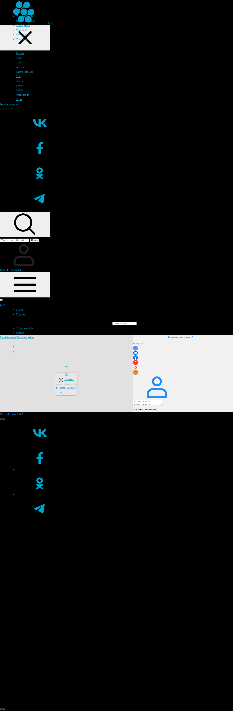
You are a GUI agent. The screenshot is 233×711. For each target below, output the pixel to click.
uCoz (2, 418)
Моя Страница (8, 337)
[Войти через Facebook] (135, 357)
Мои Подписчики (25, 20)
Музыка (20, 332)
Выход (19, 309)
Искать (34, 240)
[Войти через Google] (135, 367)
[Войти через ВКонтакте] (135, 353)
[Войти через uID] (135, 348)
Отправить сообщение (145, 409)
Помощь (20, 314)
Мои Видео (22, 30)
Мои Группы (23, 34)
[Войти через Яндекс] (135, 362)
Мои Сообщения (25, 11)
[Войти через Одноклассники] (135, 372)
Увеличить (69, 380)
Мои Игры (21, 39)
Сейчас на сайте (24, 328)
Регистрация (12, 104)
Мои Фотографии (25, 16)
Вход (2, 104)
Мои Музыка (23, 25)
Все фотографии (25, 337)
